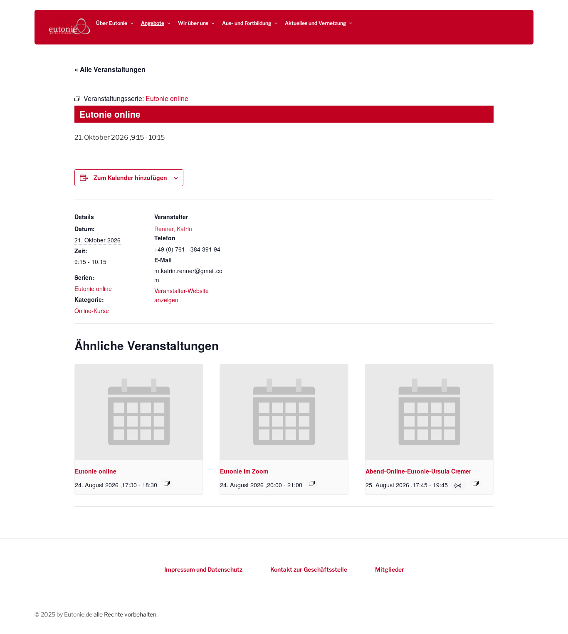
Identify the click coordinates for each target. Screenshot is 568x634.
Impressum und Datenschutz (203, 569)
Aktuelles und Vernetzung (315, 23)
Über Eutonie (111, 23)
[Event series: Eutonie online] (167, 483)
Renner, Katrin (173, 228)
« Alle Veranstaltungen (110, 69)
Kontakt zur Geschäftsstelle (308, 569)
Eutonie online (93, 288)
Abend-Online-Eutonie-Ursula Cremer (418, 471)
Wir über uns (193, 23)
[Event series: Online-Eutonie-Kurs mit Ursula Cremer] (476, 483)
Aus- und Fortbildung (246, 23)
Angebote (152, 23)
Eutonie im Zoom (244, 471)
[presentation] (139, 412)
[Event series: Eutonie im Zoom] (312, 483)
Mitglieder (389, 569)
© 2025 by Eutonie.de (64, 614)
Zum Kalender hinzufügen (130, 177)
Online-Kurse (91, 310)
